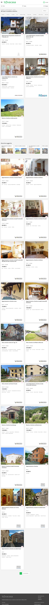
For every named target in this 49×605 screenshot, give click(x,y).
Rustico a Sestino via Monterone (34, 425)
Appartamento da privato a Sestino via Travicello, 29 (11, 36)
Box (17, 14)
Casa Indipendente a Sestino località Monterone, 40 (35, 36)
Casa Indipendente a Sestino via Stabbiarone (9, 77)
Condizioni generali (37, 604)
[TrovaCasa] (10, 2)
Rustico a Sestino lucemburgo (9, 425)
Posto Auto (29, 14)
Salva (25, 6)
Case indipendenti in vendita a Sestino (34, 146)
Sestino (14, 9)
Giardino (3, 14)
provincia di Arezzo (9, 9)
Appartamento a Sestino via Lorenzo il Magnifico (35, 77)
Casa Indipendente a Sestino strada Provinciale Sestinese (34, 384)
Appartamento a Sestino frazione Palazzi (12, 177)
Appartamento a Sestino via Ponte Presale (36, 218)
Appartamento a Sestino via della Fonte (35, 507)
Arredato (13, 14)
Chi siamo (39, 597)
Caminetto (35, 14)
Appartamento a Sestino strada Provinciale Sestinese (12, 219)
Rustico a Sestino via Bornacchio (9, 118)
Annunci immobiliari (5, 604)
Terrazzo (8, 14)
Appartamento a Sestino (32, 466)
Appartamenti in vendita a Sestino (7, 146)
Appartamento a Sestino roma (9, 301)
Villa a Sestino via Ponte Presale (9, 383)
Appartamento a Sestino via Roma (34, 177)
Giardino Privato (22, 14)
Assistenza (40, 599)
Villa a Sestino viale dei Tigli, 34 (9, 342)
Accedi (46, 2)
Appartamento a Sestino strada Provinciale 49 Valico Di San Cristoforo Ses (12, 260)
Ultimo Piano (41, 14)
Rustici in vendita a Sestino (20, 145)
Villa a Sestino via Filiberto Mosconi (34, 342)
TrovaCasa (3, 9)
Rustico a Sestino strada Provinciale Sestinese (10, 467)
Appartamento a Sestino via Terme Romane (10, 508)
